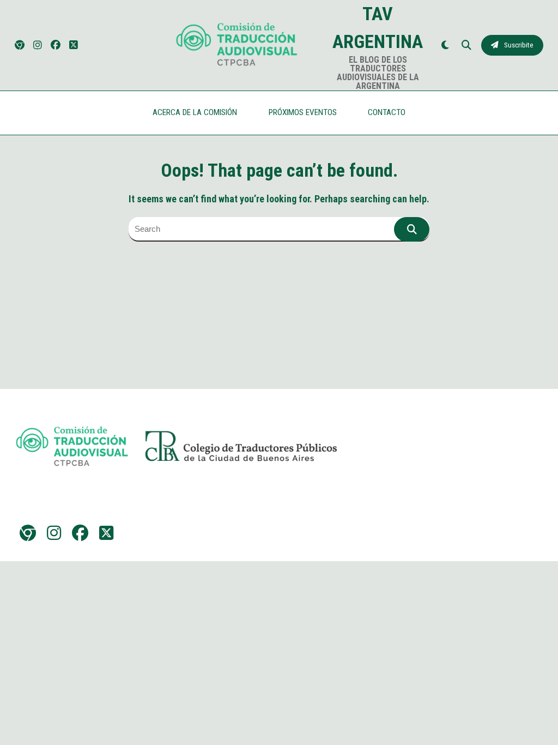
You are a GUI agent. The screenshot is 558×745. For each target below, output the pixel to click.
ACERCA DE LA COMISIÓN (195, 112)
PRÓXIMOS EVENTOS (303, 112)
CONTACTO (386, 112)
